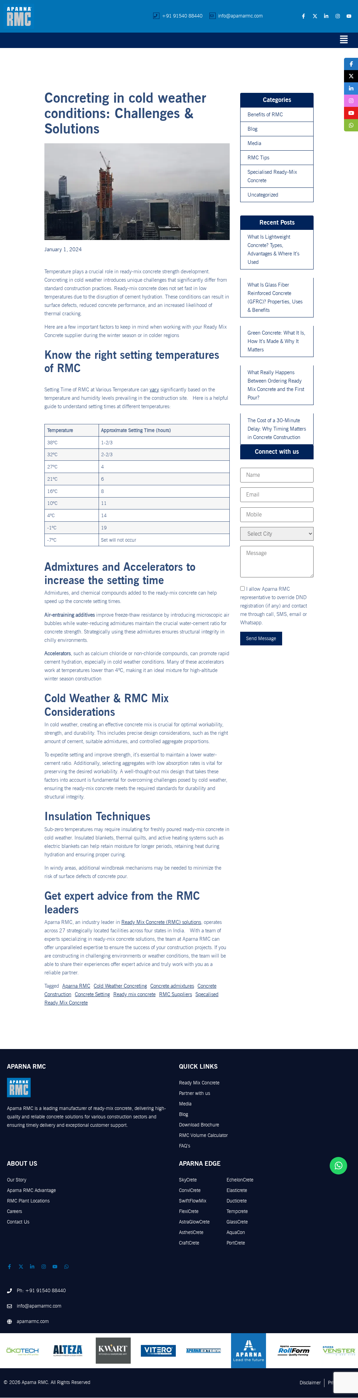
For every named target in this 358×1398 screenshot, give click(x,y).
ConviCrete (190, 1190)
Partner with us (194, 1093)
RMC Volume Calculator (203, 1135)
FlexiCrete (189, 1211)
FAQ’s (184, 1146)
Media (254, 143)
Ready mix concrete (134, 994)
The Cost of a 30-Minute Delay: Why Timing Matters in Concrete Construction (277, 428)
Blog (252, 129)
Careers (14, 1211)
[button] (344, 40)
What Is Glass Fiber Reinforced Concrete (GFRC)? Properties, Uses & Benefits (275, 297)
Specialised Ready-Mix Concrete (272, 176)
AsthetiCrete (191, 1232)
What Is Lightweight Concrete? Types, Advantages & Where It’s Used (273, 249)
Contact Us (18, 1222)
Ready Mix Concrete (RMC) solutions (161, 922)
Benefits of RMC (265, 114)
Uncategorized (263, 195)
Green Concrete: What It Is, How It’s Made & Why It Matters (276, 341)
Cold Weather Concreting (120, 986)
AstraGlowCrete (194, 1222)
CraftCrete (189, 1243)
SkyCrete (188, 1180)
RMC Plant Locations (28, 1201)
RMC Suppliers (175, 994)
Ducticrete (237, 1201)
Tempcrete (237, 1211)
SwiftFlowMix (192, 1201)
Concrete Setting (92, 994)
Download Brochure (199, 1125)
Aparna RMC (76, 986)
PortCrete (236, 1243)
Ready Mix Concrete (199, 1083)
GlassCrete (237, 1222)
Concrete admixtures (172, 986)
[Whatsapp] (338, 1165)
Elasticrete (237, 1190)
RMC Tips (258, 158)
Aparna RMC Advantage (31, 1190)
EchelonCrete (240, 1180)
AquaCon (236, 1232)
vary (154, 389)
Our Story (16, 1180)
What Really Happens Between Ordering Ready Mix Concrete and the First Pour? (276, 385)
